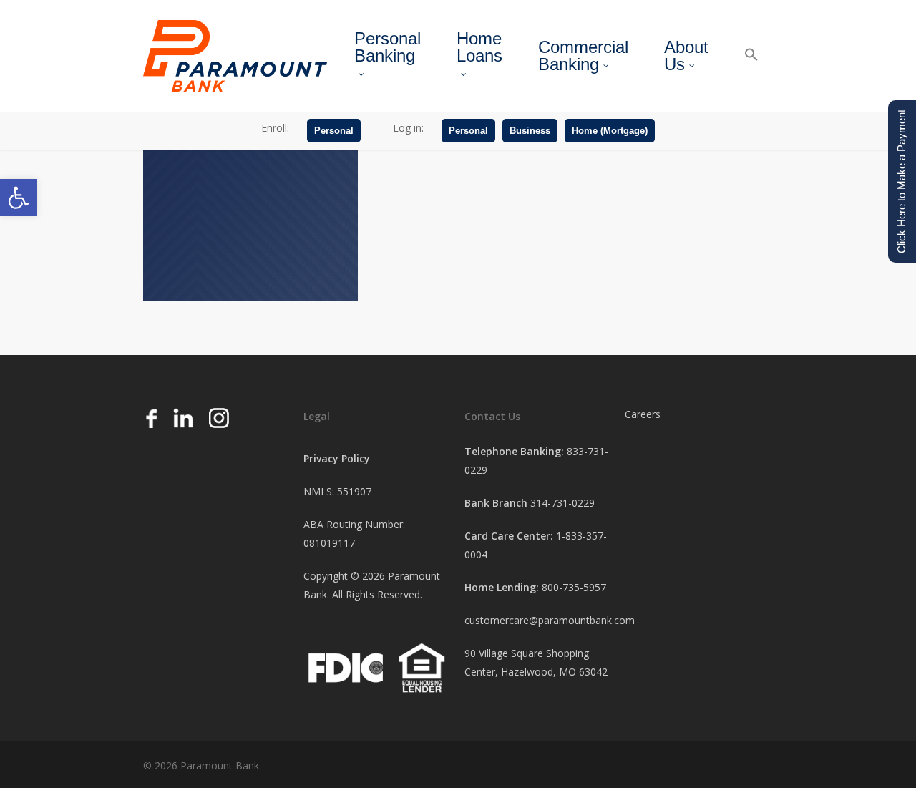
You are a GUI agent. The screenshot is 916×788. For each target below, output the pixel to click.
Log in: (408, 128)
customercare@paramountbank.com (549, 620)
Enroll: (275, 128)
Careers (643, 414)
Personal (334, 130)
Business (530, 130)
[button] (18, 197)
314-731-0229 (562, 503)
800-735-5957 (574, 587)
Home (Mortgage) (610, 130)
